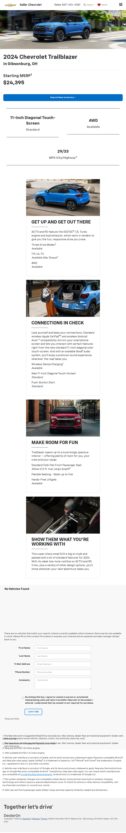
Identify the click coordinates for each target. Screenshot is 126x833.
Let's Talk (33, 712)
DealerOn (26, 819)
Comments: (24, 680)
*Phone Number (22, 672)
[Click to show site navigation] (121, 5)
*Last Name (24, 656)
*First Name (24, 648)
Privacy (44, 819)
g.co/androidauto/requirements (36, 775)
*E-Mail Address (22, 664)
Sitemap (36, 819)
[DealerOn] (12, 815)
